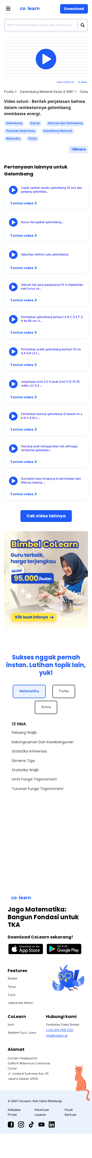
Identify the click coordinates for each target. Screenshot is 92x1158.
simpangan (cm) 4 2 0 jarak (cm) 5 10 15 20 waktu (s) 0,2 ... (50, 384)
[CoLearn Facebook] (11, 1124)
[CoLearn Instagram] (21, 1124)
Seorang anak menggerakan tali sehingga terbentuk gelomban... (49, 448)
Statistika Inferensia (29, 751)
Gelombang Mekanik (57, 131)
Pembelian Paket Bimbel (62, 1025)
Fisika (9, 92)
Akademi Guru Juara (22, 1033)
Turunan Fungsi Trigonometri (37, 788)
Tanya (12, 987)
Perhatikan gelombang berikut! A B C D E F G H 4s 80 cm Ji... (52, 319)
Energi (35, 123)
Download (74, 8)
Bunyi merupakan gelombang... (42, 222)
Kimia (46, 707)
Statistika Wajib (25, 770)
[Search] (81, 25)
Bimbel (12, 979)
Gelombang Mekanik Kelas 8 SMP (46, 92)
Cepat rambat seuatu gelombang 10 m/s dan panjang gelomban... (51, 190)
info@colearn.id (56, 1036)
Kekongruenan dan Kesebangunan (43, 742)
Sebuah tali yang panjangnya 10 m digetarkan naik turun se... (52, 287)
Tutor (12, 995)
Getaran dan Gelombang (65, 123)
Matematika (29, 691)
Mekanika (13, 139)
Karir (11, 1025)
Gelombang (14, 123)
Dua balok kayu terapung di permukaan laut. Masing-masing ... (51, 481)
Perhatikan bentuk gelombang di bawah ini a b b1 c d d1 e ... (51, 416)
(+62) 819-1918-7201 (59, 1030)
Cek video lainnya (46, 516)
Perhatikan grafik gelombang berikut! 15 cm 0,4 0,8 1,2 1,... (51, 351)
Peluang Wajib (24, 732)
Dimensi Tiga (23, 760)
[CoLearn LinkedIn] (52, 1124)
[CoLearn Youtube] (41, 1124)
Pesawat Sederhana (20, 131)
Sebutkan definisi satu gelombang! (44, 255)
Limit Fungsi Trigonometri (34, 779)
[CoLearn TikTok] (31, 1124)
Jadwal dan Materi (20, 1003)
